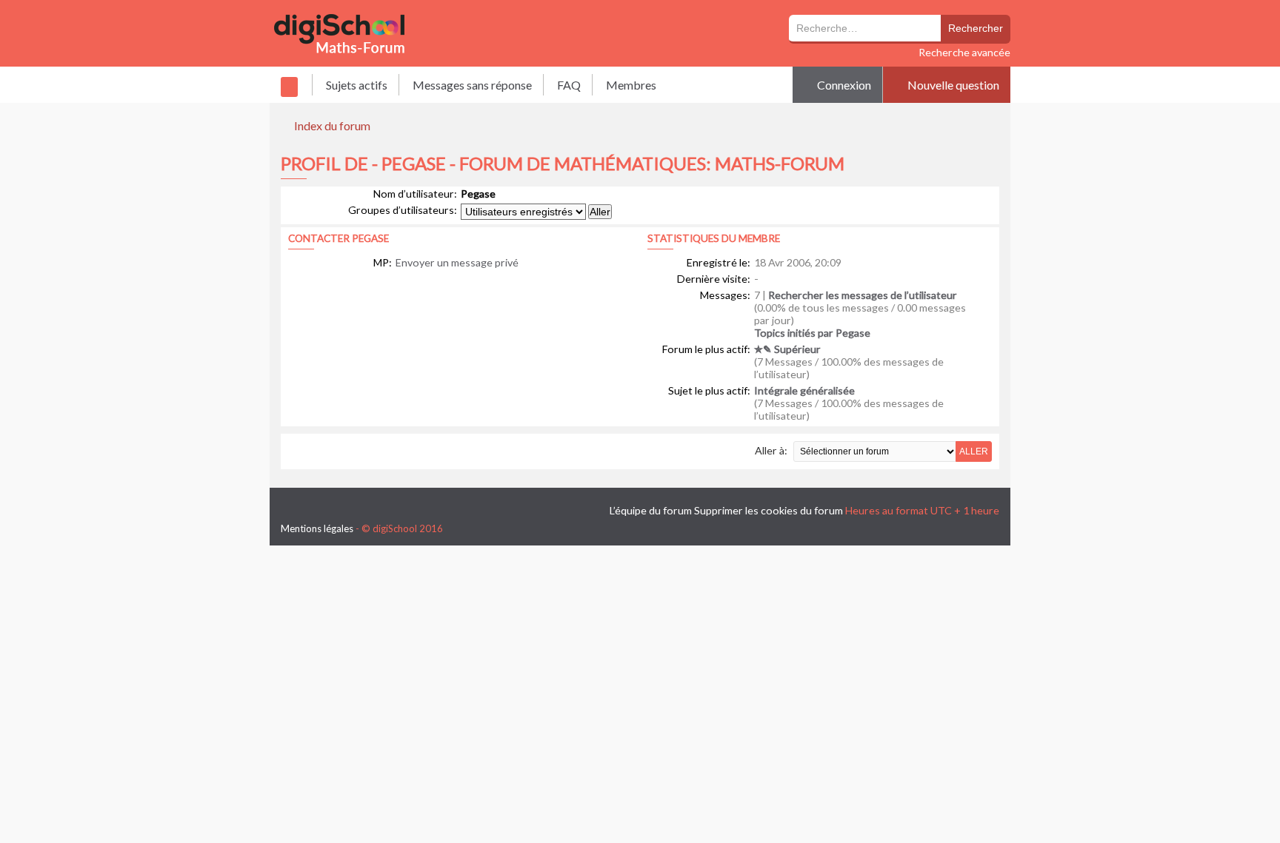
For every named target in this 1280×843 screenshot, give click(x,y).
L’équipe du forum (651, 510)
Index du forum (332, 125)
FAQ (569, 85)
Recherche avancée (964, 52)
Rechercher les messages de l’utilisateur (862, 295)
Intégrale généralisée (804, 390)
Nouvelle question (952, 85)
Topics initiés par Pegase (812, 332)
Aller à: (771, 450)
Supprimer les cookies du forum (768, 510)
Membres (631, 85)
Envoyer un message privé (457, 262)
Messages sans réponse (472, 85)
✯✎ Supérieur (787, 349)
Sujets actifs (356, 85)
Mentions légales (317, 528)
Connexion (843, 85)
